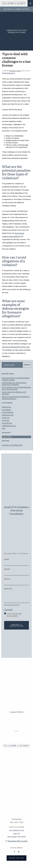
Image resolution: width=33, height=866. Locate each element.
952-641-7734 (16, 822)
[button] (30, 3)
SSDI (3, 428)
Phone (7, 569)
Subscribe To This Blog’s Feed (12, 445)
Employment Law (7, 415)
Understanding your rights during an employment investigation (14, 383)
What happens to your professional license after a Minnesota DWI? (16, 388)
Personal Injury (7, 423)
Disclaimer (8, 609)
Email (7, 579)
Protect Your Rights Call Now (17, 9)
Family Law (5, 417)
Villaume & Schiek (15, 71)
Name (6, 559)
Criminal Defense (7, 412)
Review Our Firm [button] (16, 858)
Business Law (6, 407)
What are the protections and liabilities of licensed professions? (16, 397)
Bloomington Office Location (18, 841)
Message (8, 589)
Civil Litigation (6, 409)
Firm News (5, 420)
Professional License (8, 73)
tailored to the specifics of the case (15, 347)
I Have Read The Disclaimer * (14, 615)
